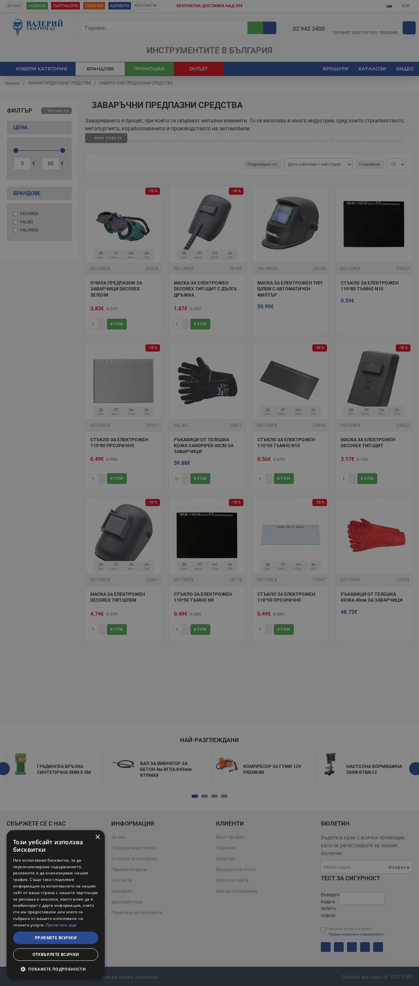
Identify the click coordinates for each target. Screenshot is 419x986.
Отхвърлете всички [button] (55, 954)
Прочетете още (61, 925)
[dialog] (56, 904)
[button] (55, 969)
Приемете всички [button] (56, 937)
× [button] (97, 837)
